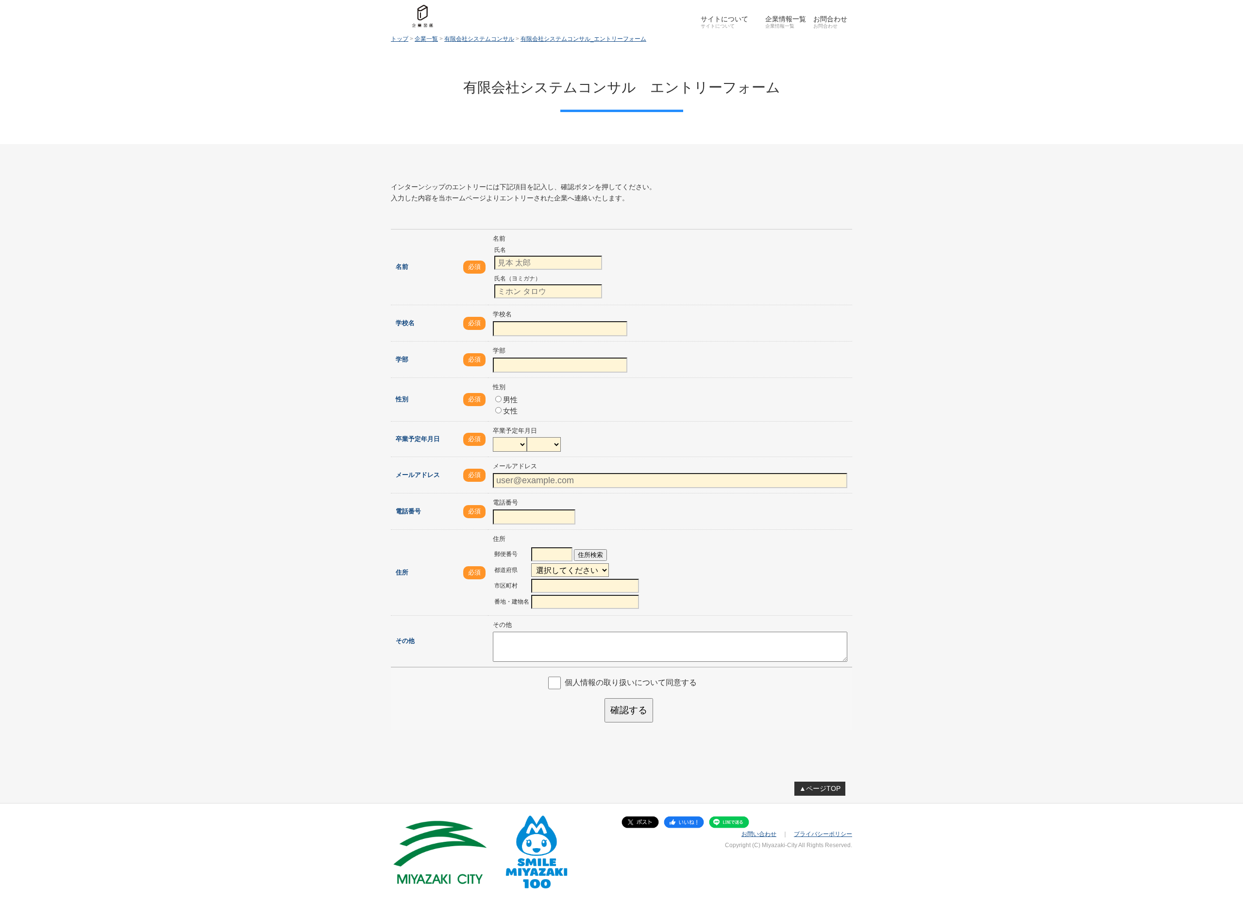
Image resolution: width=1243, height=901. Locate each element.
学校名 (405, 323)
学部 (402, 359)
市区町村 (506, 586)
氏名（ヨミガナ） (517, 278)
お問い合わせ (758, 834)
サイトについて (724, 19)
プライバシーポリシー (823, 834)
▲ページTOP (819, 788)
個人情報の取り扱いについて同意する (631, 682)
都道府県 (506, 570)
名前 (402, 266)
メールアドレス (418, 474)
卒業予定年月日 (418, 438)
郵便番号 (506, 554)
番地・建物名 (511, 602)
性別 (402, 399)
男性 (510, 399)
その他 (405, 640)
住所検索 (590, 554)
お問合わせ (830, 19)
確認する (628, 710)
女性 (510, 411)
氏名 (500, 250)
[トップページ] (422, 16)
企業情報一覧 (785, 19)
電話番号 (408, 511)
